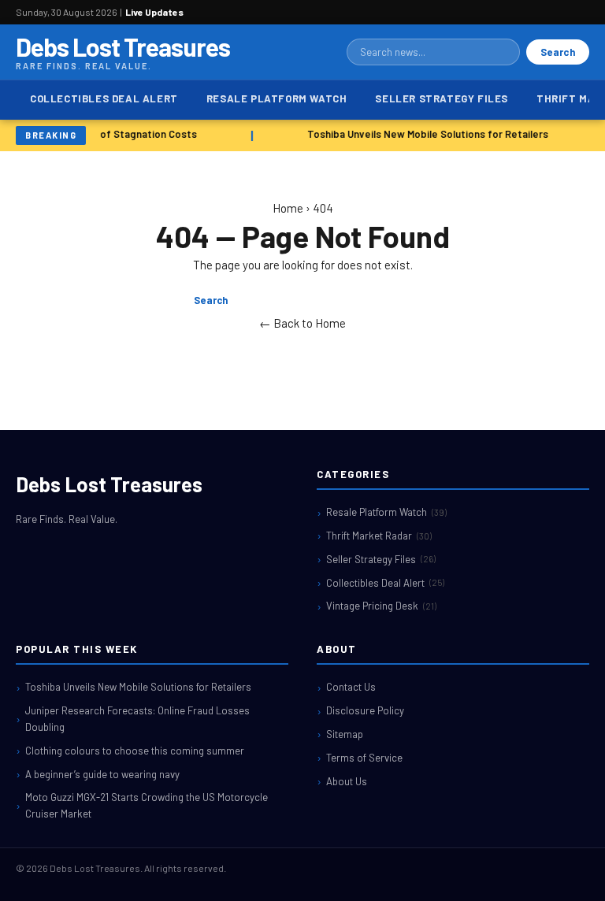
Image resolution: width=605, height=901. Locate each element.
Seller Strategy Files (441, 98)
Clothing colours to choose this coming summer (134, 750)
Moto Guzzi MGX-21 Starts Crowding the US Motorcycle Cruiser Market (146, 805)
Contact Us (351, 686)
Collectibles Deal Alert (104, 98)
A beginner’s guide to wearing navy (102, 774)
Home (288, 208)
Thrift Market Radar (379, 535)
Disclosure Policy (365, 710)
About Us (346, 781)
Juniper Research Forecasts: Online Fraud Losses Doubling (137, 718)
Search (557, 52)
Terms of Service (364, 757)
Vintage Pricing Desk (381, 605)
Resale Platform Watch (276, 98)
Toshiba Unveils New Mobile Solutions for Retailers (426, 134)
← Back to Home (302, 323)
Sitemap (344, 734)
